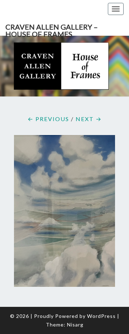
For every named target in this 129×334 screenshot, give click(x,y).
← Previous (48, 118)
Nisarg (75, 324)
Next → (89, 118)
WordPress (101, 316)
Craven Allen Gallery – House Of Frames (51, 29)
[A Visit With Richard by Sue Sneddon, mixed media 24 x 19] (64, 213)
